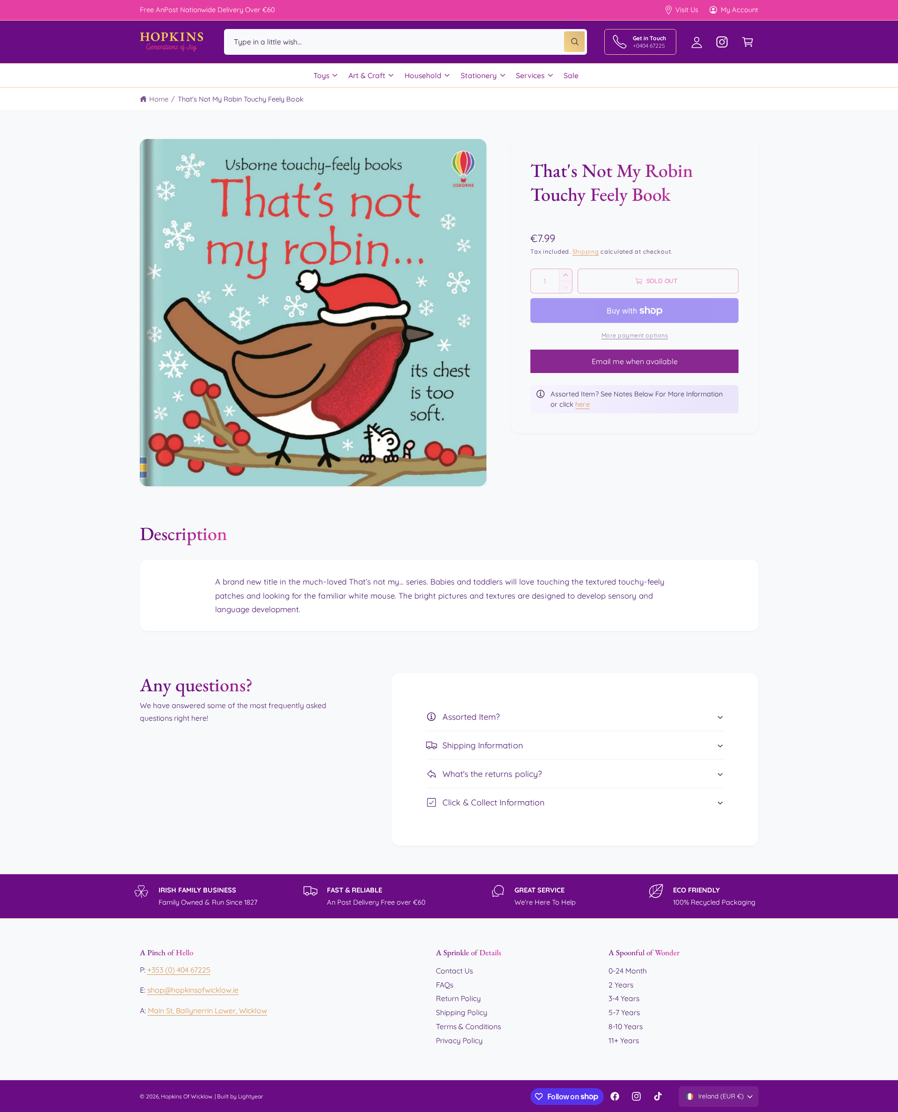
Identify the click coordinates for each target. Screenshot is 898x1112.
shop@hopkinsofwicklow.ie (193, 990)
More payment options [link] (634, 335)
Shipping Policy (461, 1012)
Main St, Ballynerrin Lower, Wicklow (208, 1010)
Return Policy (458, 998)
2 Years (620, 984)
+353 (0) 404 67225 (178, 969)
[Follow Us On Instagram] (722, 42)
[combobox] (405, 42)
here (582, 404)
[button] (747, 42)
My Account (739, 9)
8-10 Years (625, 1026)
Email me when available (635, 361)
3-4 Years (623, 998)
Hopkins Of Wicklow (186, 1096)
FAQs (444, 984)
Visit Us (686, 9)
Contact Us (454, 970)
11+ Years (623, 1040)
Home (158, 99)
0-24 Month (627, 970)
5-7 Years (624, 1012)
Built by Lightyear (240, 1096)
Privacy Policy (459, 1040)
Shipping (585, 251)
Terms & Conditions (468, 1026)
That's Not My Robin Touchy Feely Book (241, 99)
